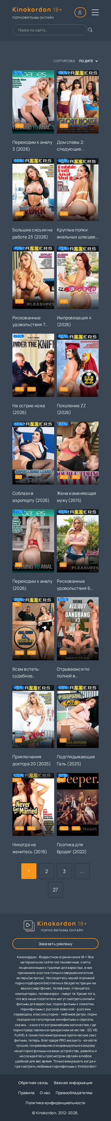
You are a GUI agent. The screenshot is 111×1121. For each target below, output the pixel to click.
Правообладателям (74, 1092)
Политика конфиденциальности (55, 1102)
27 (55, 889)
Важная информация (73, 1082)
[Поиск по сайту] (90, 30)
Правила (26, 1092)
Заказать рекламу (56, 943)
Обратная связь (33, 1082)
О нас (45, 1092)
